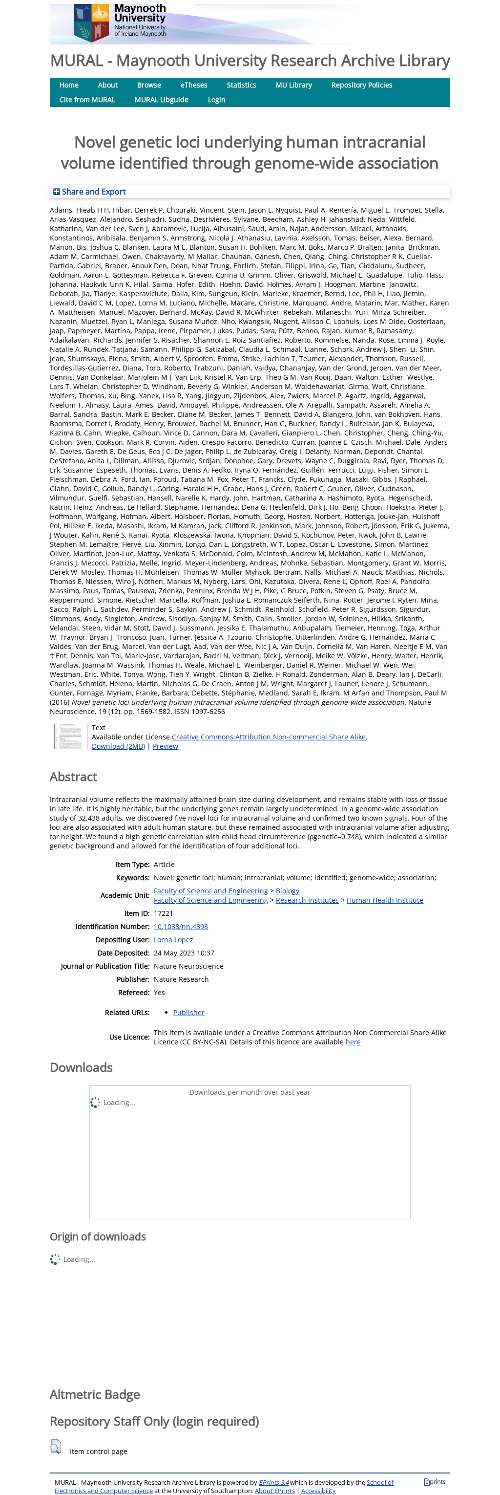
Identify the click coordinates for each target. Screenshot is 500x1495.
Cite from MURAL (87, 99)
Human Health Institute (385, 900)
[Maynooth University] (120, 39)
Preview (165, 746)
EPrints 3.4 (274, 1482)
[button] (55, 1446)
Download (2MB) (118, 746)
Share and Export (93, 191)
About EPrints (275, 1491)
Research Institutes (307, 900)
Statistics (241, 84)
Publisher (189, 1012)
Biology (287, 890)
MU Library (294, 84)
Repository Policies (362, 84)
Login (217, 99)
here (353, 1041)
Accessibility (318, 1491)
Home (69, 84)
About (108, 84)
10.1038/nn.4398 (181, 926)
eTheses (194, 84)
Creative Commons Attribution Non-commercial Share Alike (269, 736)
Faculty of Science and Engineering (211, 890)
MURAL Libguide (161, 99)
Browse (149, 84)
